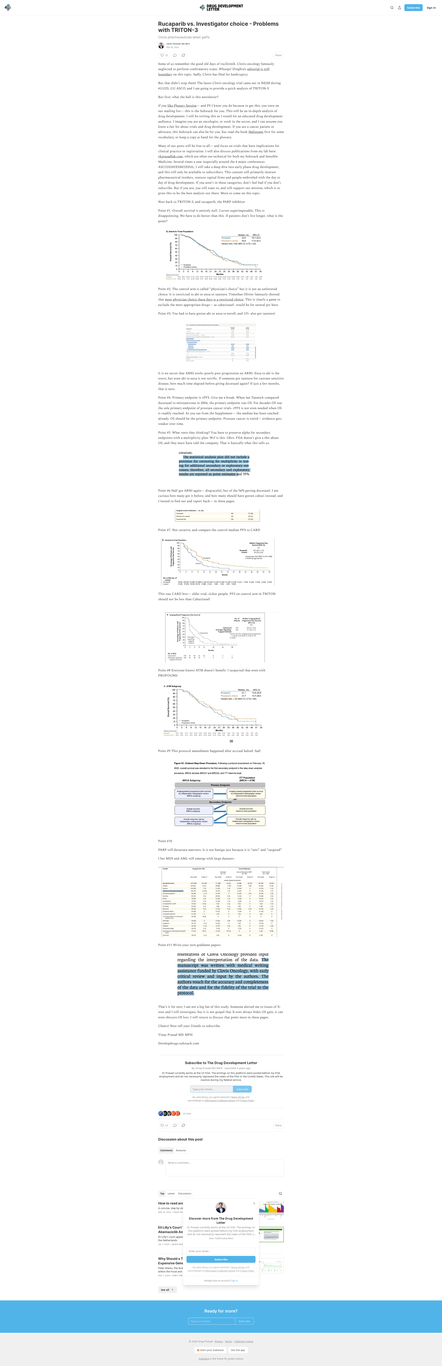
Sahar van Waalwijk (182, 1244)
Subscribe (413, 7)
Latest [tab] (171, 1193)
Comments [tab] (166, 1150)
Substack (204, 1358)
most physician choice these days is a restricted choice (204, 299)
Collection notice (243, 1341)
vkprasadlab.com (170, 156)
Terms (228, 1341)
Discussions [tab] (184, 1193)
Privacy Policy (247, 1270)
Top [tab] (162, 1193)
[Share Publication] (399, 7)
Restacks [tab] (181, 1150)
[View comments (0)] (175, 55)
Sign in (431, 7)
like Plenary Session (181, 105)
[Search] (391, 7)
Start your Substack (212, 1350)
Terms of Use (237, 1267)
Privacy (219, 1341)
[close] (254, 1203)
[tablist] (173, 1150)
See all (165, 1289)
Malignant (255, 131)
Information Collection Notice (220, 1270)
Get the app (238, 1350)
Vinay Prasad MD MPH (178, 44)
